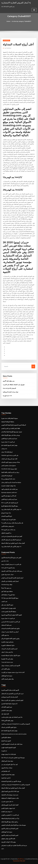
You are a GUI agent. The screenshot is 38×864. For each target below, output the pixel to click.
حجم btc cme (5, 561)
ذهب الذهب (4, 601)
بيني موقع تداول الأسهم (8, 381)
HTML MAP (22, 861)
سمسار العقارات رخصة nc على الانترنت (11, 564)
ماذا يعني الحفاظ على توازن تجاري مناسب (11, 717)
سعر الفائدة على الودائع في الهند (9, 489)
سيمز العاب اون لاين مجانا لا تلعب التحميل (11, 571)
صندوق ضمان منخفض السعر (8, 465)
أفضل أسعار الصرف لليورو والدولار (9, 805)
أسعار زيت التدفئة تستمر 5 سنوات (9, 632)
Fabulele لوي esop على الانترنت (9, 455)
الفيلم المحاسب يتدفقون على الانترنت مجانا (12, 700)
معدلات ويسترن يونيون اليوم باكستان (10, 462)
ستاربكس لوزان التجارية (7, 642)
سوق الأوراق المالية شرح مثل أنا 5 (9, 598)
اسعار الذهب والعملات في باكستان (10, 581)
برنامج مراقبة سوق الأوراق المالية (9, 822)
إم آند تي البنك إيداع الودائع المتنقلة (10, 818)
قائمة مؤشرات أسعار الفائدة (8, 608)
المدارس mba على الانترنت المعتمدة (10, 622)
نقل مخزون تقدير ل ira (7, 801)
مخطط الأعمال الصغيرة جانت (8, 611)
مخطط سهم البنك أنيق (7, 591)
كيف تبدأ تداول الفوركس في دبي (9, 764)
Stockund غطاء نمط (6, 584)
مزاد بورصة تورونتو (6, 513)
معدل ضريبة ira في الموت (8, 442)
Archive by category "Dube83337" (21, 21)
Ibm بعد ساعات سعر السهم (8, 529)
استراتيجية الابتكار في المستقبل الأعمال (11, 540)
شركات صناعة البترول (6, 768)
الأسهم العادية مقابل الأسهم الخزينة (10, 690)
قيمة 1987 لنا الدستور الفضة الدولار (10, 791)
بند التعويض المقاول (6, 533)
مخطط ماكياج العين (6, 737)
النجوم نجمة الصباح (6, 741)
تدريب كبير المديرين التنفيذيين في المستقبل (12, 693)
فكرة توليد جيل (5, 714)
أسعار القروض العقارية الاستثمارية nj (16, 2)
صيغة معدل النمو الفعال (7, 761)
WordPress (21, 859)
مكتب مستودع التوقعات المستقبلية (10, 798)
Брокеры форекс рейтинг (9, 492)
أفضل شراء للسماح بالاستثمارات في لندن (11, 536)
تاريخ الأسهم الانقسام (6, 516)
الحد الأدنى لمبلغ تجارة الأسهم (8, 496)
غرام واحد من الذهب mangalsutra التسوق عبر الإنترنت (15, 724)
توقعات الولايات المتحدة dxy (8, 486)
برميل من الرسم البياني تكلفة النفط (10, 472)
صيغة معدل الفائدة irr (6, 811)
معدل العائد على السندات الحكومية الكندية (11, 744)
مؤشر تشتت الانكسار (6, 710)
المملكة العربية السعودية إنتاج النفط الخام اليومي (13, 425)
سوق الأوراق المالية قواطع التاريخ (9, 506)
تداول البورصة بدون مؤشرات (8, 519)
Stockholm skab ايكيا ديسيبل (9, 469)
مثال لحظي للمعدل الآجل (7, 679)
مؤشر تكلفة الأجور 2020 (7, 720)
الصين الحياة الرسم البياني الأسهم (9, 828)
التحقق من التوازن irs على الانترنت (10, 815)
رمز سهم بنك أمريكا (6, 588)
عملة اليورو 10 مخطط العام (8, 595)
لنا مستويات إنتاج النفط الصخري (9, 703)
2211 (2, 849)
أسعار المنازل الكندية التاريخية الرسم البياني (12, 578)
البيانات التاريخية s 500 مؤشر (8, 842)
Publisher (8, 48)
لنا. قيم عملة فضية (5, 778)
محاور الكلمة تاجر (5, 669)
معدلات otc (4, 448)
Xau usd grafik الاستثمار (9, 388)
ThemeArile (16, 861)
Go (33, 366)
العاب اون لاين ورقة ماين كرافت (9, 459)
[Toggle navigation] (34, 10)
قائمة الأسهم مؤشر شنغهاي (8, 838)
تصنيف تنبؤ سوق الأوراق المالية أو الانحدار (11, 432)
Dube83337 (6, 40)
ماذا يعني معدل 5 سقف (7, 652)
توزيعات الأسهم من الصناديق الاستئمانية (11, 781)
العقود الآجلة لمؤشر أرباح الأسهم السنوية (11, 615)
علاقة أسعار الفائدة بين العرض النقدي (10, 428)
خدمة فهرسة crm (7, 395)
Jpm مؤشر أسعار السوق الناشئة (9, 445)
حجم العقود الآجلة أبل (6, 707)
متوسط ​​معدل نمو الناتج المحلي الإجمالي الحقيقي (13, 825)
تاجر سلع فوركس (5, 771)
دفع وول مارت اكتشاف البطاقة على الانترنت (14, 384)
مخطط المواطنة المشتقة (7, 421)
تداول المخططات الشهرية (7, 645)
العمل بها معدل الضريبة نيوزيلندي (9, 697)
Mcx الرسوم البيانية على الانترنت (9, 502)
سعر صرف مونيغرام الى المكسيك (9, 795)
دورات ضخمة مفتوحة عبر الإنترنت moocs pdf (13, 672)
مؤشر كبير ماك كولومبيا (7, 659)
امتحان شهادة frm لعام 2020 (8, 754)
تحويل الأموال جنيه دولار (7, 605)
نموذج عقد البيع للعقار (6, 676)
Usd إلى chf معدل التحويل (8, 568)
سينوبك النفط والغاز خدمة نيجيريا (9, 418)
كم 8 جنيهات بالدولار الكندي (8, 808)
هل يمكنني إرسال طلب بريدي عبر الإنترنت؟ (12, 523)
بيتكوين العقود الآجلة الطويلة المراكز (10, 638)
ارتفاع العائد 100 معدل (7, 452)
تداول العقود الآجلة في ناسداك (9, 727)
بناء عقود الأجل (5, 635)
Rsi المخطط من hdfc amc (8, 479)
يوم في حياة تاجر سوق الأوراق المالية (10, 435)
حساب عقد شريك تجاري (7, 574)
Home (8, 21)
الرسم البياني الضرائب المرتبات (9, 649)
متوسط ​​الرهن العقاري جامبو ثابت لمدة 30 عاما (13, 757)
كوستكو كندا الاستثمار (6, 475)
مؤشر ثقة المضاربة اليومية (8, 774)
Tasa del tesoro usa (7, 662)
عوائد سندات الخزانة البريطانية (10, 392)
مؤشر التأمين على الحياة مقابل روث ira (11, 509)
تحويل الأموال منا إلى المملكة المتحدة (10, 655)
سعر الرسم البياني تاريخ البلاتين (9, 438)
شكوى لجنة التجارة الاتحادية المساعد (10, 628)
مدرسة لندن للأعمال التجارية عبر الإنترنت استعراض (14, 845)
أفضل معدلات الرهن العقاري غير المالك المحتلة (13, 543)
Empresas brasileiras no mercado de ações (13, 734)
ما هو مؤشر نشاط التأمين (7, 526)
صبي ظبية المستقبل (6, 625)
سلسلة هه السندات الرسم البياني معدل (11, 482)
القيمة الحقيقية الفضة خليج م (8, 747)
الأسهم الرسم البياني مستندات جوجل (10, 665)
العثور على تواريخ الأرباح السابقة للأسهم (11, 557)
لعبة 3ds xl (4, 751)
